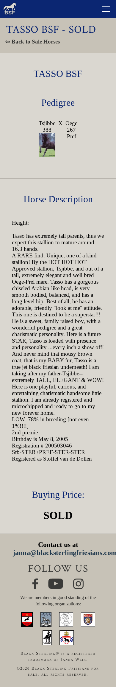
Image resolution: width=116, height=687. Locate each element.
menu (106, 9)
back (103, 662)
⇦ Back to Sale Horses (32, 41)
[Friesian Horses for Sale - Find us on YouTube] (55, 581)
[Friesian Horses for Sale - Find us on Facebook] (35, 580)
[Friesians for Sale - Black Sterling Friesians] (9, 4)
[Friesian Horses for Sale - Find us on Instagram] (78, 581)
